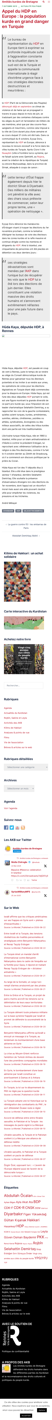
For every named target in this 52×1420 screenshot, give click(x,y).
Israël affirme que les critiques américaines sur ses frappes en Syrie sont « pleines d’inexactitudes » (25, 920)
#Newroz (24, 869)
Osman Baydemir (24, 1237)
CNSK (29, 1208)
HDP (36, 43)
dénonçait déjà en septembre (16, 106)
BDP (37, 1202)
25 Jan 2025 (16, 895)
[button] (43, 2)
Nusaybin (6, 153)
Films (6, 737)
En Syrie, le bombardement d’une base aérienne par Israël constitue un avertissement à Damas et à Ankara (23, 1074)
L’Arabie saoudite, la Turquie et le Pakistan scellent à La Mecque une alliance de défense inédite (25, 1138)
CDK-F (8, 1208)
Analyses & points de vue (16, 732)
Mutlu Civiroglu (19, 862)
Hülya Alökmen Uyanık (32, 1227)
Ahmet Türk (41, 1196)
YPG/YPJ (40, 1258)
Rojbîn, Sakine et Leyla (15, 718)
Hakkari (33, 1220)
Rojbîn (38, 1243)
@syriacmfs (36, 892)
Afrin (35, 1196)
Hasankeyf (10, 1226)
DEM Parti (44, 1208)
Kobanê (28, 1232)
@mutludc (36, 862)
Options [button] (42, 1410)
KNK (22, 1232)
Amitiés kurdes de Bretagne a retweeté (34, 858)
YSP (5, 1263)
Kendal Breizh (15, 1232)
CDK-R (19, 1208)
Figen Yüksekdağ (34, 1214)
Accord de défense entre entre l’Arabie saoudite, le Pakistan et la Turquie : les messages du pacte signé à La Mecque (23, 1121)
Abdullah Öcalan (18, 1195)
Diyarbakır (8, 511)
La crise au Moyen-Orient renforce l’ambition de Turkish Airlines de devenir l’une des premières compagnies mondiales (25, 1057)
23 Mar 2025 (16, 866)
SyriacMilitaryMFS (20, 891)
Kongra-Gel (35, 1232)
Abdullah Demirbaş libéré (25, 535)
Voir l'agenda (10, 808)
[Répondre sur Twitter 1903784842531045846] (12, 880)
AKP (28, 271)
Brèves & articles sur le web (18, 747)
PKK (40, 1237)
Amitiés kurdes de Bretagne (20, 1)
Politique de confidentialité (15, 1351)
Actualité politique (31, 6)
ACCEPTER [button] (26, 1416)
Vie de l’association (13, 742)
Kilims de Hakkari (13, 727)
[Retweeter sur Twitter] (18, 858)
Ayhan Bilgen (9, 1202)
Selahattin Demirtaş (33, 511)
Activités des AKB (13, 722)
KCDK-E (7, 1232)
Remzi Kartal (9, 1243)
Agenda (8, 708)
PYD (46, 1238)
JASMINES (43, 1227)
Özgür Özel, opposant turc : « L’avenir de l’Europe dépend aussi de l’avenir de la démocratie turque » (24, 1169)
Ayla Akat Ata (24, 1202)
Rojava (40, 156)
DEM (37, 1208)
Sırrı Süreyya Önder (22, 1253)
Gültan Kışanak (15, 1220)
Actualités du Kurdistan (15, 713)
